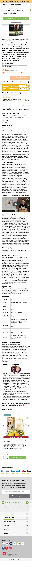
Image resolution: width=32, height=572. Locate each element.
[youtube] (6, 548)
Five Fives (4, 122)
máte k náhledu (6, 348)
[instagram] (10, 548)
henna (4, 128)
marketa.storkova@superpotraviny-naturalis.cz (16, 398)
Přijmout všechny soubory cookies (16, 18)
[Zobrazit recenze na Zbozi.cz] (26, 471)
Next (29, 426)
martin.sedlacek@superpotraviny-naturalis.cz (16, 396)
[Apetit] (7, 543)
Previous (3, 426)
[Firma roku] (16, 553)
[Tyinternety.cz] (22, 543)
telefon (23, 378)
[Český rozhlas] (3, 543)
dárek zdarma (7, 415)
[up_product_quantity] (7, 457)
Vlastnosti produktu (9, 109)
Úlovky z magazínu (24, 109)
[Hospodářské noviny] (14, 543)
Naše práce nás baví (9, 510)
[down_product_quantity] (7, 458)
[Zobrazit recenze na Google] (5, 471)
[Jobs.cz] (10, 543)
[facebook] (3, 548)
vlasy (27, 136)
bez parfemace (22, 65)
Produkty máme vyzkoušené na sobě (13, 508)
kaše (10, 226)
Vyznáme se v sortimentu (13, 503)
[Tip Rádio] (18, 543)
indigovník (9, 128)
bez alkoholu (10, 63)
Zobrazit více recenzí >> (24, 105)
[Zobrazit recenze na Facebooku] (16, 471)
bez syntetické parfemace (9, 65)
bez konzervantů (6, 66)
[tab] (9, 109)
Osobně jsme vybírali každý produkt (12, 506)
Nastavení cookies (16, 22)
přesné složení (24, 348)
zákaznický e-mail (16, 378)
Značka (5, 120)
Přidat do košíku (20, 78)
